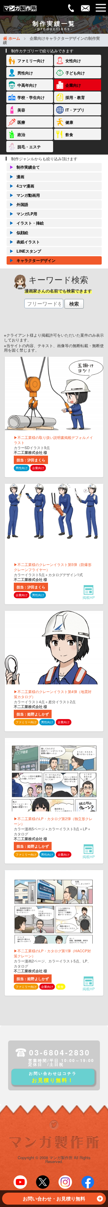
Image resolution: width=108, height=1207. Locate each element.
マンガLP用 (23, 213)
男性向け (25, 73)
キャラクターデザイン (33, 260)
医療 (21, 122)
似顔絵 (19, 232)
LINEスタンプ (25, 251)
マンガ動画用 (25, 195)
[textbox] (43, 303)
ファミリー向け (31, 60)
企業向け (73, 85)
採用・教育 (75, 97)
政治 (21, 134)
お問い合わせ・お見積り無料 (54, 1198)
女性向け (73, 60)
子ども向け (75, 73)
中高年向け (27, 85)
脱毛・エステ (29, 146)
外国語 (19, 204)
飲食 (69, 134)
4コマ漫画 (22, 186)
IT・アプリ (75, 110)
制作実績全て (25, 167)
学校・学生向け (31, 97)
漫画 (17, 176)
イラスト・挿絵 (27, 223)
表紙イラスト (25, 242)
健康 (69, 122)
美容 (21, 110)
